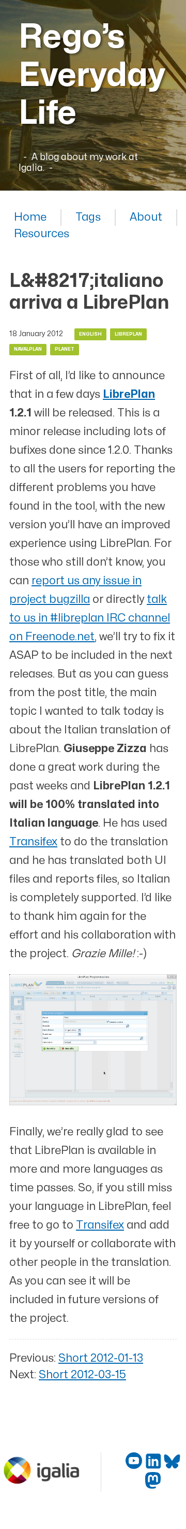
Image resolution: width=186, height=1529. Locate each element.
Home (30, 217)
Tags (88, 217)
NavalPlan (28, 349)
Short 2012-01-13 (100, 1358)
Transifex (33, 841)
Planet (64, 349)
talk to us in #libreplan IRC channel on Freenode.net (89, 618)
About (146, 217)
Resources (41, 233)
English (90, 334)
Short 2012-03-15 (82, 1374)
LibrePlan (128, 334)
